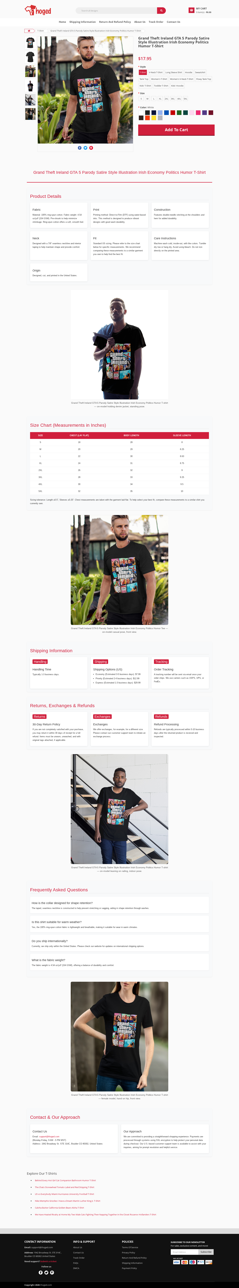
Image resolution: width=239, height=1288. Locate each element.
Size (142, 93)
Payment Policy (129, 1268)
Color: (147, 107)
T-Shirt (40, 30)
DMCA (76, 1268)
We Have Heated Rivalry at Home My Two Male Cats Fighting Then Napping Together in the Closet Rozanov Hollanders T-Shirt (95, 1214)
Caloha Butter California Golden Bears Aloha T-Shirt (59, 1207)
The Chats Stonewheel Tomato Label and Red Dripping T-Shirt (64, 1187)
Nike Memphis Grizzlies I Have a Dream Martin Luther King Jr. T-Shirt (67, 1200)
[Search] (161, 10)
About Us (77, 1247)
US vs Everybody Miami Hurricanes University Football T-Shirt (64, 1194)
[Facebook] (80, 148)
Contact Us (173, 21)
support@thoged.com (49, 1136)
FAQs (75, 1263)
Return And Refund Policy (115, 21)
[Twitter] (85, 148)
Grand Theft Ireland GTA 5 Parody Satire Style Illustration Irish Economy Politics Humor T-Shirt (95, 30)
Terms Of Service (130, 1247)
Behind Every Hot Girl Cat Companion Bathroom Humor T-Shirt (65, 1180)
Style (143, 66)
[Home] (38, 9)
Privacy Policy (128, 1252)
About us (139, 21)
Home (62, 21)
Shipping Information (82, 21)
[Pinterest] (91, 148)
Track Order (156, 21)
